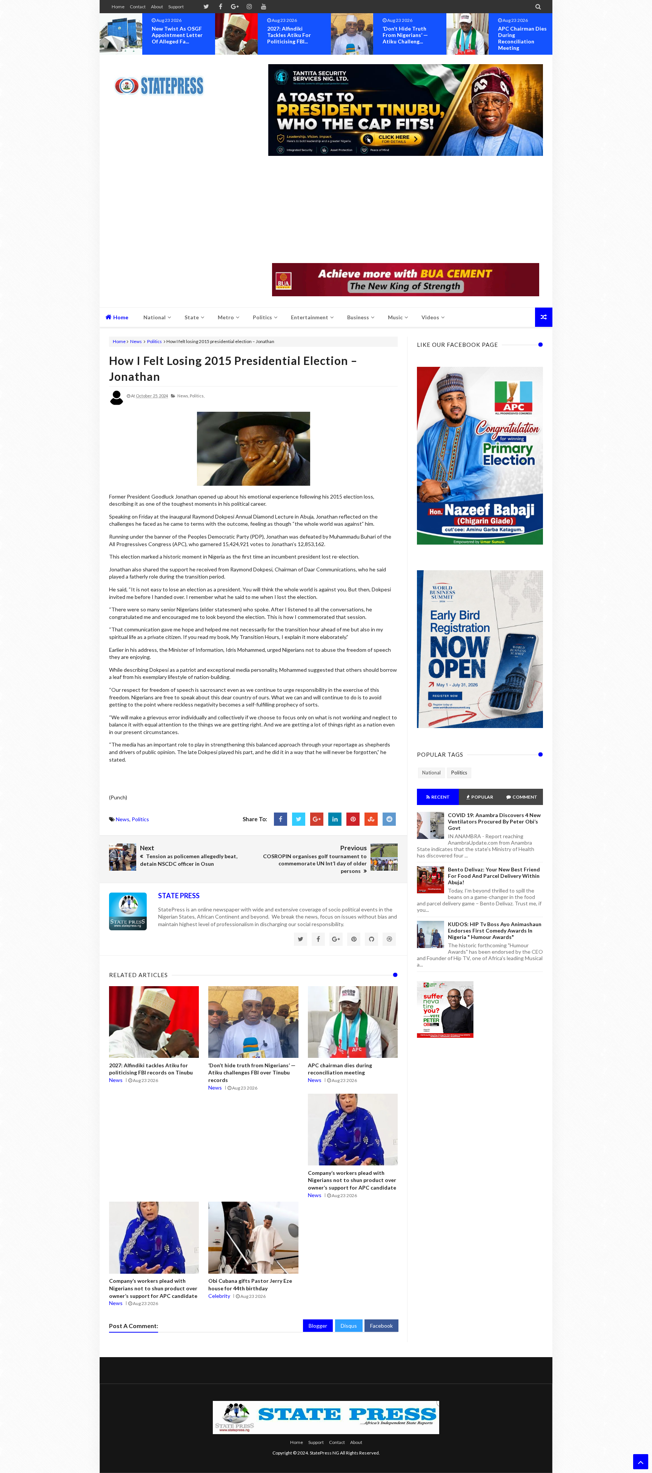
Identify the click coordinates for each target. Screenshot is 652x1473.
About (157, 6)
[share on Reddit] (389, 819)
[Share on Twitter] (298, 819)
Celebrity (219, 1296)
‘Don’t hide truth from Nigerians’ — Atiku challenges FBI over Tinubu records (251, 1072)
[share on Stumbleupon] (371, 819)
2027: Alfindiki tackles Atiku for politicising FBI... (173, 35)
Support (176, 6)
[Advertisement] (405, 210)
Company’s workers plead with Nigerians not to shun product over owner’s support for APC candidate (352, 1180)
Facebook (381, 1325)
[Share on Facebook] (280, 819)
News (136, 341)
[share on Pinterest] (353, 819)
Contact (138, 6)
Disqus (349, 1325)
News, (183, 395)
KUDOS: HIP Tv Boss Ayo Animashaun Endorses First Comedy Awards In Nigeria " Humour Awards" (494, 930)
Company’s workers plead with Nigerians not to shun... (525, 35)
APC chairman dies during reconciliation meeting (407, 38)
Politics (154, 341)
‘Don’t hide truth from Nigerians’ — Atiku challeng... (289, 35)
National (431, 773)
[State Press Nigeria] (163, 81)
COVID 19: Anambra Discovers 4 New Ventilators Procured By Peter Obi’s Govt (494, 821)
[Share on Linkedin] (334, 819)
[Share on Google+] (316, 819)
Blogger (318, 1325)
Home (118, 6)
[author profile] (116, 403)
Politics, (197, 395)
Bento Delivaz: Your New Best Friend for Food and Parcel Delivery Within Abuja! (494, 875)
